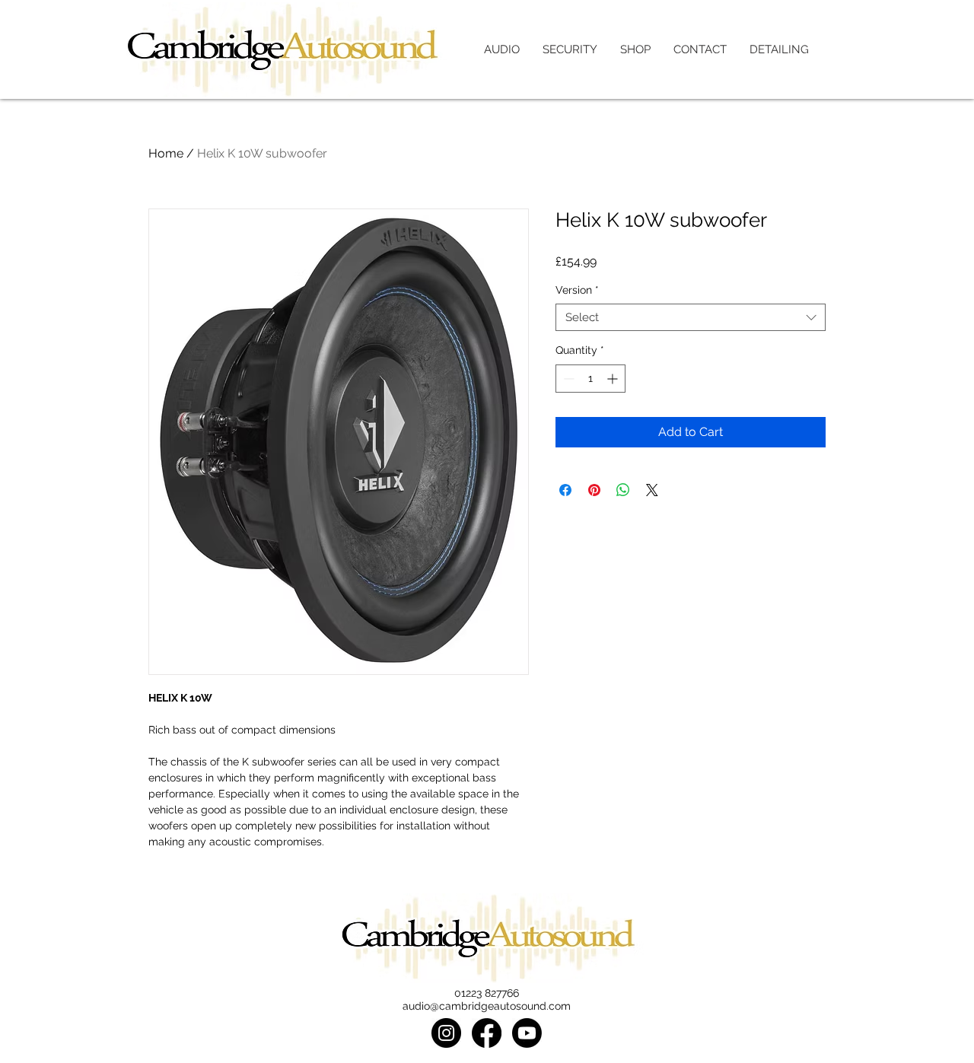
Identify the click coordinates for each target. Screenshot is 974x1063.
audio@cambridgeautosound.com (487, 1006)
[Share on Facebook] (565, 490)
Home (165, 153)
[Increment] (613, 378)
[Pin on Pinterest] (594, 490)
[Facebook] (486, 1033)
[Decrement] (567, 378)
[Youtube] (527, 1033)
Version (577, 290)
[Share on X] (652, 490)
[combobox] (690, 318)
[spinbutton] (590, 378)
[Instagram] (446, 1033)
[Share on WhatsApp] (623, 490)
